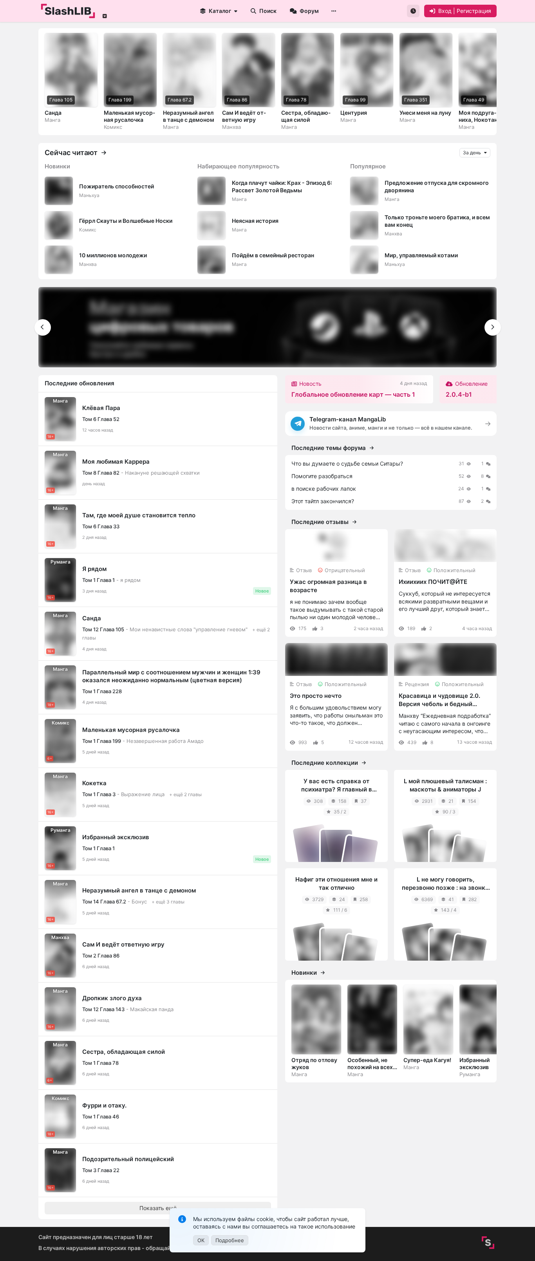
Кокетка (94, 783)
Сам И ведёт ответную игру (123, 944)
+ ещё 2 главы (185, 794)
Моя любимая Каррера (116, 461)
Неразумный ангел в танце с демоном (139, 890)
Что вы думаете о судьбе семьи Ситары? (347, 463)
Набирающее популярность (238, 166)
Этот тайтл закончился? (322, 501)
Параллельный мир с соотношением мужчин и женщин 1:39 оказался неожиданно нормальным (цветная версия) (171, 676)
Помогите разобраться (321, 476)
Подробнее (229, 1240)
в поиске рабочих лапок (323, 488)
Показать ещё (158, 1208)
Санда (91, 618)
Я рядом (94, 569)
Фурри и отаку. (104, 1105)
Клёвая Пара (101, 408)
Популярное (368, 166)
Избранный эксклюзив (115, 837)
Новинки (57, 166)
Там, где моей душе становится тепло (138, 515)
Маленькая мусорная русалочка (131, 729)
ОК (200, 1240)
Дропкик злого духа (112, 998)
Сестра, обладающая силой (123, 1051)
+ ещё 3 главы (168, 902)
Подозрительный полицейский (128, 1159)
